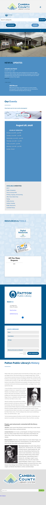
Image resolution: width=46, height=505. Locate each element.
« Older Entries (8, 82)
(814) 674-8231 (13, 310)
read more (7, 78)
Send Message (33, 353)
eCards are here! (11, 69)
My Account (10, 25)
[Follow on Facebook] (23, 317)
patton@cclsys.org (14, 313)
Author (7, 70)
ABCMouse (13, 86)
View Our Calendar (23, 115)
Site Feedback (3, 495)
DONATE (35, 25)
